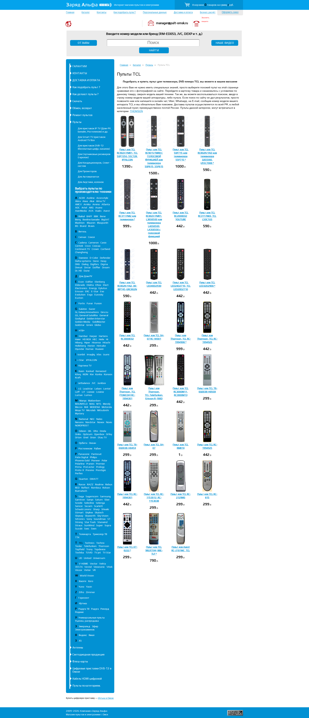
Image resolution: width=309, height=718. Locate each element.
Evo (102, 291)
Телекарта (85, 534)
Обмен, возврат (82, 108)
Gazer (92, 308)
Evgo (90, 294)
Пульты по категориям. (86, 685)
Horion (91, 345)
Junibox (101, 383)
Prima (78, 466)
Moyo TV (80, 410)
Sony (89, 518)
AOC (77, 207)
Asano (98, 207)
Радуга (95, 608)
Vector (93, 563)
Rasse (82, 484)
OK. (90, 431)
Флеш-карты (80, 661)
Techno (100, 542)
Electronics (81, 288)
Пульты (76, 122)
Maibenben (94, 400)
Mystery (79, 413)
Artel (84, 207)
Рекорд (104, 608)
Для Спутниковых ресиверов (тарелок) (94, 156)
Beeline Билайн (91, 219)
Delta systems (83, 261)
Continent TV (82, 249)
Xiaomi (82, 581)
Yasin (89, 586)
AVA (91, 210)
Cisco (88, 245)
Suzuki (78, 528)
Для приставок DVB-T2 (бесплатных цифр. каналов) (94, 147)
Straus (78, 525)
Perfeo (79, 473)
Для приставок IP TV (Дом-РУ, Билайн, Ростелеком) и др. (94, 130)
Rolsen (106, 487)
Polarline (80, 463)
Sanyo (90, 499)
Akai (92, 201)
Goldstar (80, 325)
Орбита (83, 442)
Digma (104, 264)
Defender (105, 257)
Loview (100, 391)
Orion (93, 437)
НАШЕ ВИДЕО (225, 43)
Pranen (90, 463)
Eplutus (103, 288)
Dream (106, 267)
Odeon (82, 431)
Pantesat (96, 454)
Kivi (92, 374)
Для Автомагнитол (88, 176)
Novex (100, 422)
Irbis (99, 354)
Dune (87, 270)
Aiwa (85, 201)
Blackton (80, 222)
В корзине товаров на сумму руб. (213, 4)
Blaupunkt (102, 222)
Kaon (81, 371)
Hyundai (79, 348)
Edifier (89, 281)
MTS (98, 403)
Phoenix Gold (82, 460)
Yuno (81, 586)
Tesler (78, 546)
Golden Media (83, 321)
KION (85, 374)
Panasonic (84, 454)
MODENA (95, 407)
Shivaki (105, 509)
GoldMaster (98, 321)
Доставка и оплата (183, 12)
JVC (94, 383)
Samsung (105, 496)
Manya (82, 400)
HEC (95, 339)
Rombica (96, 487)
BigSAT (105, 219)
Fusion (98, 303)
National (83, 419)
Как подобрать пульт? (125, 12)
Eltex (98, 284)
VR (94, 570)
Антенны (77, 647)
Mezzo (78, 407)
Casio (103, 242)
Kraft (78, 377)
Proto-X (79, 470)
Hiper (87, 342)
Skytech (99, 512)
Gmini (89, 325)
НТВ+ (82, 330)
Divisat (78, 267)
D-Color (94, 257)
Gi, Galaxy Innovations (87, 312)
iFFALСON (91, 360)
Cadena (83, 242)
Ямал (91, 635)
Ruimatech (81, 490)
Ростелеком (85, 448)
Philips (93, 457)
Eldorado (80, 284)
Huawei (99, 348)
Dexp (103, 261)
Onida (103, 431)
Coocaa (96, 245)
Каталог (86, 12)
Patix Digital (81, 457)
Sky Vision (102, 515)
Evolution (80, 294)
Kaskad (90, 371)
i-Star (81, 360)
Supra (108, 525)
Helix (101, 339)
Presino (90, 470)
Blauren (91, 222)
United (87, 558)
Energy (93, 288)
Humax (90, 348)
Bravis (91, 225)
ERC (87, 291)
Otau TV (102, 437)
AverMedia (81, 210)
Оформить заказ (230, 12)
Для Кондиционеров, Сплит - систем (94, 164)
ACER (82, 197)
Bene (103, 216)
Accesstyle (102, 197)
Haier (78, 339)
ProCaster (88, 466)
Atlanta (106, 204)
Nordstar (90, 422)
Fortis (82, 303)
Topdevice (100, 549)
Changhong (81, 252)
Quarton (83, 478)
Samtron (80, 499)
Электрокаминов (85, 629)
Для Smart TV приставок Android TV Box (92, 138)
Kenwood (101, 371)
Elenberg (100, 281)
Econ (81, 281)
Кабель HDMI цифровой (87, 678)
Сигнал (82, 237)
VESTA (79, 566)
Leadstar (88, 388)
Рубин (97, 448)
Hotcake (101, 345)
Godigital (80, 318)
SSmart (79, 512)
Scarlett (98, 506)
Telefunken (90, 546)
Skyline (89, 512)
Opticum (87, 434)
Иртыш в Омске (106, 698)
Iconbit (81, 354)
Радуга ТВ (84, 608)
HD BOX (87, 339)
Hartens (103, 336)
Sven (93, 528)
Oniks (78, 434)
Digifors (94, 264)
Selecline (89, 502)
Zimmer (90, 592)
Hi (107, 339)
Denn (96, 261)
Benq (78, 219)
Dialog (85, 264)
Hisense (96, 342)
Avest (106, 210)
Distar (87, 267)
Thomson (103, 546)
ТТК (77, 537)
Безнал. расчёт (207, 12)
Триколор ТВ (100, 534)
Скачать (77, 101)
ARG (91, 207)
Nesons (79, 422)
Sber (107, 499)
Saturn (99, 499)
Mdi (86, 407)
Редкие (79, 612)
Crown (95, 249)
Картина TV (85, 365)
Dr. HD (78, 270)
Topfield (79, 549)
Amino (96, 204)
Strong (79, 522)
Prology (100, 466)
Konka (98, 374)
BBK (96, 216)
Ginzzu (104, 312)
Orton (78, 437)
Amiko (87, 204)
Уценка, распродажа (87, 620)
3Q (80, 640)
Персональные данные (155, 12)
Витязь (82, 231)
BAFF (89, 216)
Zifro (81, 592)
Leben (98, 388)
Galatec (83, 308)
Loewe (90, 391)
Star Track (90, 522)
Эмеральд (84, 626)
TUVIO (89, 552)
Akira (78, 201)
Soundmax (100, 518)
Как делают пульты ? (85, 94)
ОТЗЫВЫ (83, 43)
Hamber (83, 336)
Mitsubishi (103, 410)
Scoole (78, 502)
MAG (92, 403)
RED (77, 487)
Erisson (79, 291)
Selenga (100, 502)
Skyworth (90, 515)
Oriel (85, 437)
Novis (109, 422)
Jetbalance (84, 383)
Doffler (96, 267)
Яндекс (83, 635)
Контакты (101, 12)
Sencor (79, 506)
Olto (95, 431)
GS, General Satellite (86, 315)
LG (79, 388)
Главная (70, 12)
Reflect (85, 487)
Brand (83, 225)
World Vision (87, 575)
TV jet (97, 552)
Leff (77, 391)
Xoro (90, 581)
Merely (106, 403)
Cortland (105, 249)
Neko (99, 419)
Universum (99, 558)
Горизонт (83, 597)
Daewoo (83, 257)
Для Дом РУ (85, 276)
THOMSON (136, 111)
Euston (79, 297)
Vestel (88, 566)
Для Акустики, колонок (91, 182)
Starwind (102, 522)
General (104, 315)
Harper (93, 336)
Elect (106, 284)
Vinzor (78, 570)
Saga (81, 496)
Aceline (91, 197)
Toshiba (79, 552)
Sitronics (80, 518)
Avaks (98, 210)
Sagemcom (92, 496)
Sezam (88, 506)
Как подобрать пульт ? (86, 87)
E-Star (94, 291)
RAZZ (90, 484)
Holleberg (80, 345)
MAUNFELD (81, 403)
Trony (89, 549)
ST (108, 518)
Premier (100, 463)
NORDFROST (82, 425)
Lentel (107, 388)
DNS (77, 264)
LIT (83, 391)
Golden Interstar (96, 318)
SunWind (89, 525)
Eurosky (98, 294)
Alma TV (100, 201)
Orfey (109, 434)
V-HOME (83, 563)
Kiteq (78, 374)
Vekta (102, 563)
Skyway (79, 515)
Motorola (107, 407)
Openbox (99, 434)
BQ (76, 225)
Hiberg (78, 342)
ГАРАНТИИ (79, 66)
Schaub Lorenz (83, 509)
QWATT (94, 478)
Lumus (88, 395)
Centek (79, 245)
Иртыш (83, 603)
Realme (99, 484)
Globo (98, 325)
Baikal (82, 216)
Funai (90, 303)
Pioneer (95, 460)
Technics (89, 542)
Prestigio (101, 470)
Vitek (109, 566)
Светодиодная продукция (88, 654)
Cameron (94, 242)
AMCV (78, 204)
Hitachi (106, 342)
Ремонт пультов (82, 115)
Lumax (79, 395)
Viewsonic (99, 566)
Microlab (90, 410)
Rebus (108, 484)
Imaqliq (91, 354)
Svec (86, 528)
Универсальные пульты (92, 617)
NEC (92, 419)
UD (80, 558)
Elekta (90, 284)
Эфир (95, 626)
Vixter (87, 570)
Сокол (91, 237)
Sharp (96, 509)
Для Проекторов (87, 171)
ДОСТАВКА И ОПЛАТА (86, 80)
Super (99, 525)
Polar (104, 460)
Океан (92, 442)
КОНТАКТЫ (79, 73)
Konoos (108, 374)
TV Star (107, 552)
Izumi (106, 354)
